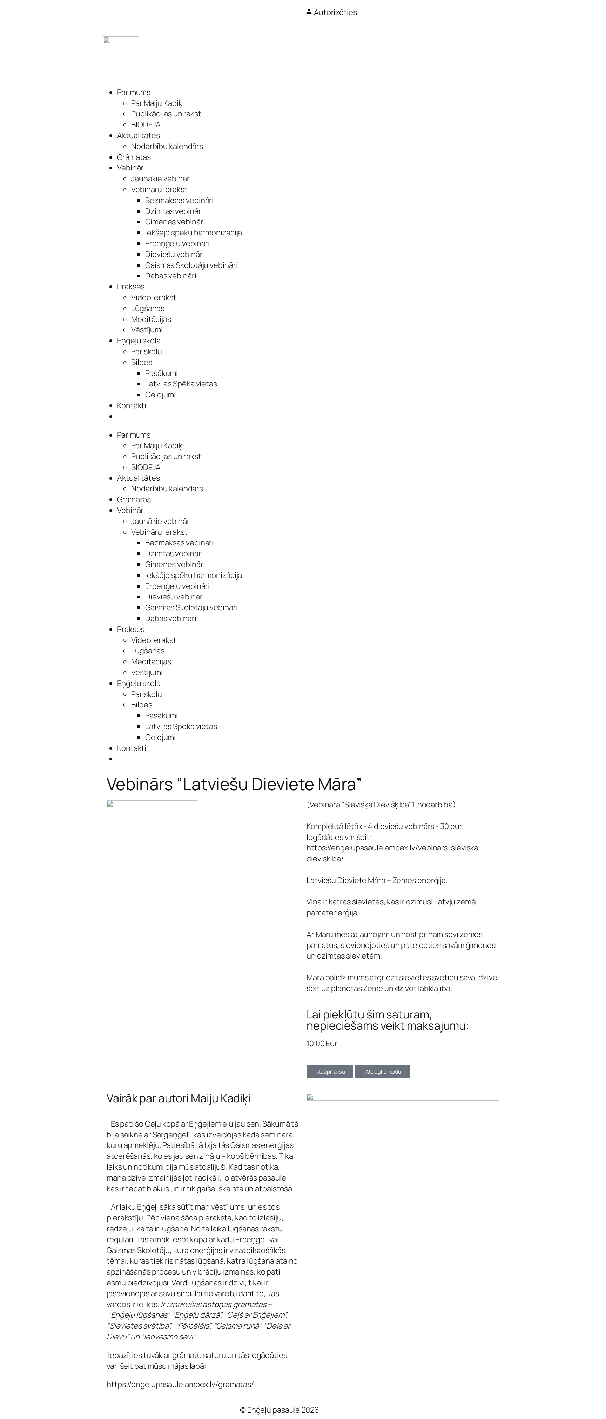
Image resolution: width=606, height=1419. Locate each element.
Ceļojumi (160, 394)
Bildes (141, 362)
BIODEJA (146, 124)
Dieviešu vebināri (174, 254)
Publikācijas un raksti (167, 113)
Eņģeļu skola (139, 340)
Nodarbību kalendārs (167, 146)
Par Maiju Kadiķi (157, 103)
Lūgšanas (147, 308)
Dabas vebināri (170, 275)
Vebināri (131, 167)
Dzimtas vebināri (174, 211)
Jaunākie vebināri (161, 178)
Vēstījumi (147, 329)
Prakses (130, 286)
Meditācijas (151, 319)
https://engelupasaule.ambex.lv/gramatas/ (180, 1384)
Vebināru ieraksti (160, 189)
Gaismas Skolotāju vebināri (191, 265)
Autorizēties (334, 12)
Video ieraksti (154, 297)
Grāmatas (134, 157)
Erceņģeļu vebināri (177, 243)
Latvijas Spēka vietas (181, 383)
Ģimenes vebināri (175, 221)
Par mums (133, 92)
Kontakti (131, 405)
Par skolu (146, 351)
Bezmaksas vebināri (179, 200)
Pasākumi (161, 373)
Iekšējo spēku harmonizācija (193, 232)
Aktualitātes (138, 135)
